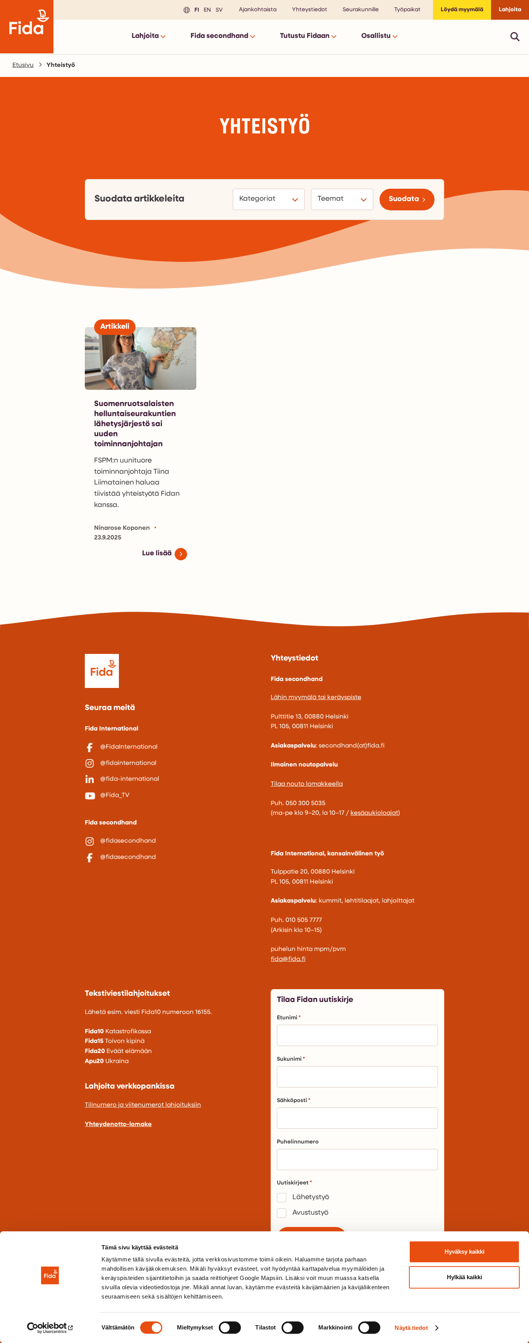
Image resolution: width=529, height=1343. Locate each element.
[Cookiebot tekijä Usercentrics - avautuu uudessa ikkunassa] (50, 1328)
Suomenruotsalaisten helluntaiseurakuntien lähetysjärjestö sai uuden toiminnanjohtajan (135, 424)
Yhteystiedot (309, 10)
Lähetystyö (310, 1197)
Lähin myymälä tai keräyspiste (316, 698)
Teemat (331, 199)
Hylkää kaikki (464, 1277)
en (206, 9)
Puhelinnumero (298, 1142)
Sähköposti (292, 1101)
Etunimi (287, 1018)
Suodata (404, 199)
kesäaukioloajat (374, 813)
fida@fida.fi (288, 959)
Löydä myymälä (462, 10)
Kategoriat (258, 199)
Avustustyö (310, 1213)
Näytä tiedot (411, 1327)
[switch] (230, 1327)
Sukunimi (289, 1059)
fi (195, 9)
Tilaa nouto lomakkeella (307, 784)
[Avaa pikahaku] (515, 36)
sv (218, 9)
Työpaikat (407, 10)
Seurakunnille (361, 10)
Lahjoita (510, 10)
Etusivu (23, 65)
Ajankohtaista (258, 10)
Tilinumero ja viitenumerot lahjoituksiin (143, 1105)
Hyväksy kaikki (464, 1251)
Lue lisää (157, 553)
